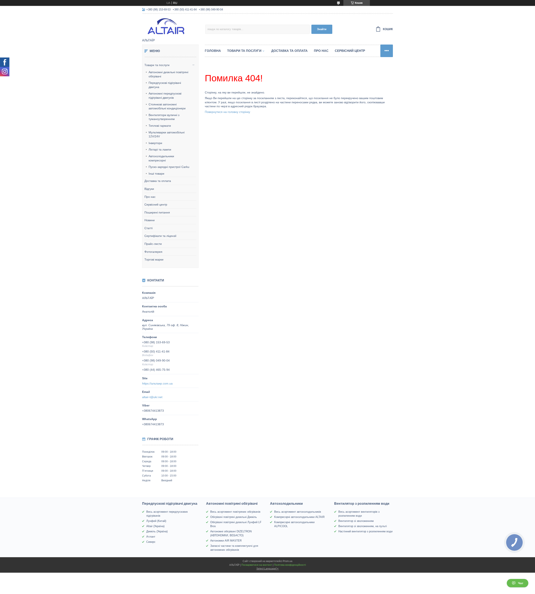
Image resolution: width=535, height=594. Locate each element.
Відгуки (149, 188)
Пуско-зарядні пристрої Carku (169, 167)
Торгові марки (153, 259)
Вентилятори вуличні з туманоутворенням (164, 117)
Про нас (149, 196)
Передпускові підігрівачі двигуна (165, 85)
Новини (149, 220)
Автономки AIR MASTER (226, 540)
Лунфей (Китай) (156, 520)
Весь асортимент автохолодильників (297, 511)
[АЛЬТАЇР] (173, 26)
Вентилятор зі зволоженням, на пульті (362, 526)
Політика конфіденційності (290, 564)
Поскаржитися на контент (256, 564)
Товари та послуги (156, 65)
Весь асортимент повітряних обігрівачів (235, 511)
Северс (150, 541)
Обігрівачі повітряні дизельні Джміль (233, 517)
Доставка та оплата (157, 181)
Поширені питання (157, 212)
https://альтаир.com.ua (157, 383)
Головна (213, 50)
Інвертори (155, 143)
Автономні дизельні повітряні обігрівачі (168, 74)
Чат (520, 583)
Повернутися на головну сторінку (227, 112)
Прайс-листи (153, 243)
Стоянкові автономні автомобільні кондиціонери (167, 106)
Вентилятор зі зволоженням (356, 520)
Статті (148, 228)
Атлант (150, 536)
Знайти (321, 29)
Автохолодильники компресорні (161, 158)
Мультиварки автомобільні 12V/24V (167, 134)
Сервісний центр (155, 204)
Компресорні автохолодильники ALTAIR (299, 517)
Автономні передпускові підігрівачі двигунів (165, 95)
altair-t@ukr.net (152, 397)
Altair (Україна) (155, 526)
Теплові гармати (160, 125)
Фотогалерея (153, 251)
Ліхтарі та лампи (160, 149)
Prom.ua (287, 561)
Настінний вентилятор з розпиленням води (365, 531)
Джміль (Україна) (157, 531)
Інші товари (156, 173)
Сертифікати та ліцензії (160, 236)
